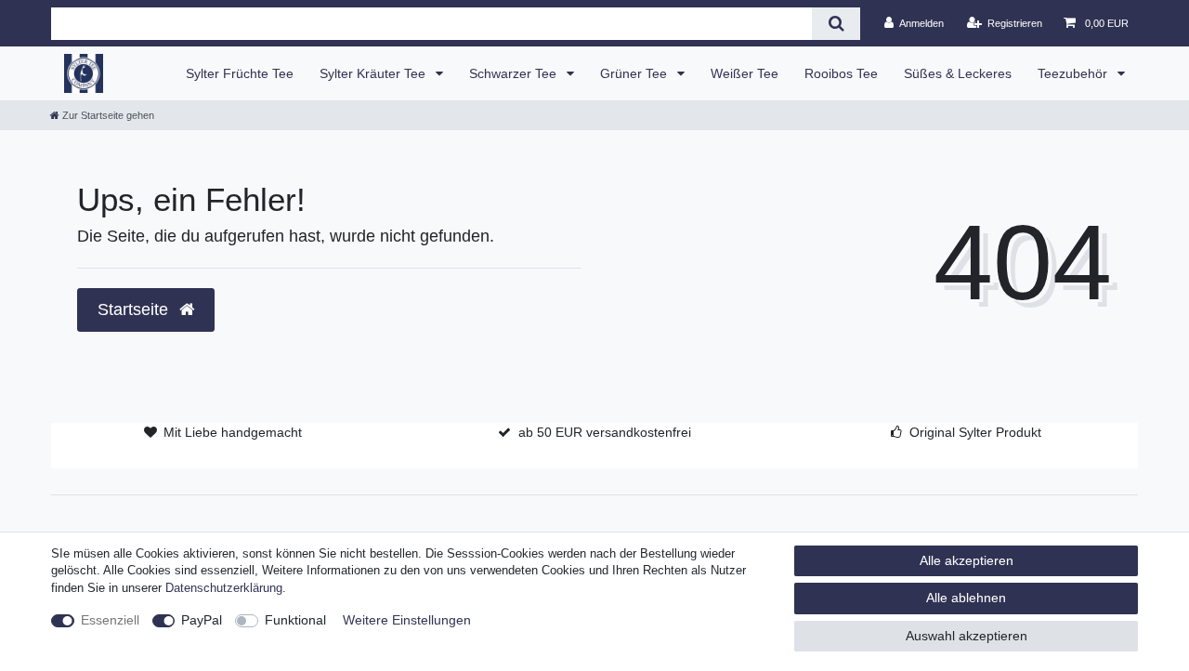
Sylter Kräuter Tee (374, 73)
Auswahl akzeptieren (966, 635)
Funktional (295, 619)
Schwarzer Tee (514, 73)
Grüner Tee (635, 73)
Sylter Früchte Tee (240, 73)
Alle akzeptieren (966, 560)
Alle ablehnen (966, 597)
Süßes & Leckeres (958, 73)
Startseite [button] (135, 309)
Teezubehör (1074, 73)
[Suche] (835, 23)
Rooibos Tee (841, 73)
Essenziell (110, 619)
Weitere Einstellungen (407, 619)
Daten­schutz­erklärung (223, 588)
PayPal (201, 619)
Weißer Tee (744, 73)
